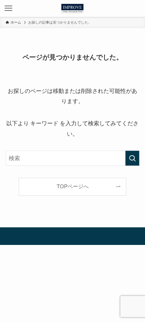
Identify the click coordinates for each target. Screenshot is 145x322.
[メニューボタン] (8, 8)
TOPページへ (73, 186)
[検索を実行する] (132, 158)
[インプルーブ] (72, 8)
